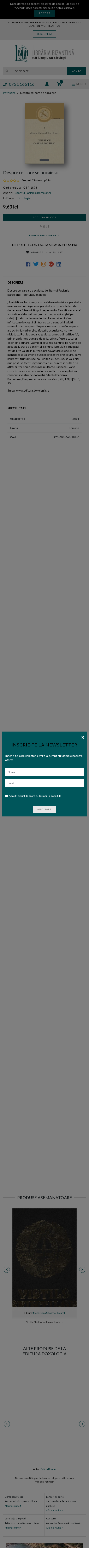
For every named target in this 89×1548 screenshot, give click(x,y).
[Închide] (82, 737)
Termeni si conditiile (50, 795)
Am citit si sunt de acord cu (35, 795)
